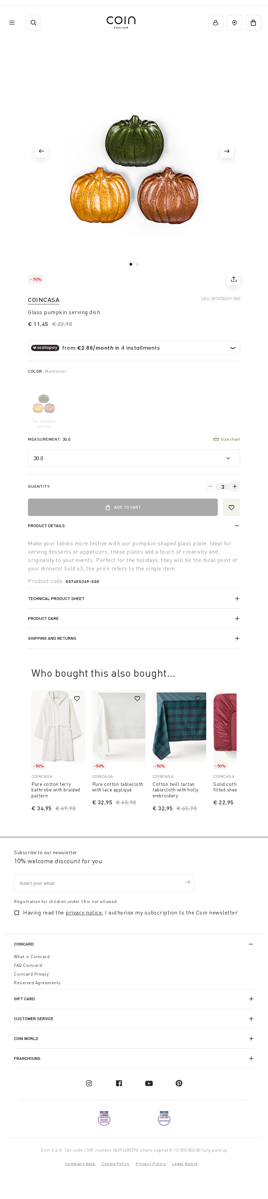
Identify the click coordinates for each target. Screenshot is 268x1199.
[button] (41, 151)
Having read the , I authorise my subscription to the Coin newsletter (130, 912)
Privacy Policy (151, 1163)
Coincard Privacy (31, 974)
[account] (215, 22)
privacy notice (84, 912)
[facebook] (119, 1083)
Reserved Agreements (37, 982)
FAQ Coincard (28, 965)
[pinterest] (179, 1083)
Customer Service (33, 1018)
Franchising (27, 1058)
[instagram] (89, 1083)
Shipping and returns (52, 638)
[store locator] (234, 22)
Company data (81, 1163)
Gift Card (24, 998)
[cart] (253, 22)
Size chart (230, 439)
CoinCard (24, 944)
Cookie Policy (115, 1163)
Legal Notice (185, 1163)
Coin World (26, 1038)
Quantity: (39, 486)
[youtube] (149, 1083)
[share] (234, 279)
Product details (46, 525)
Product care (43, 618)
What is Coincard (32, 956)
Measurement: (49, 439)
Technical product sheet (56, 598)
